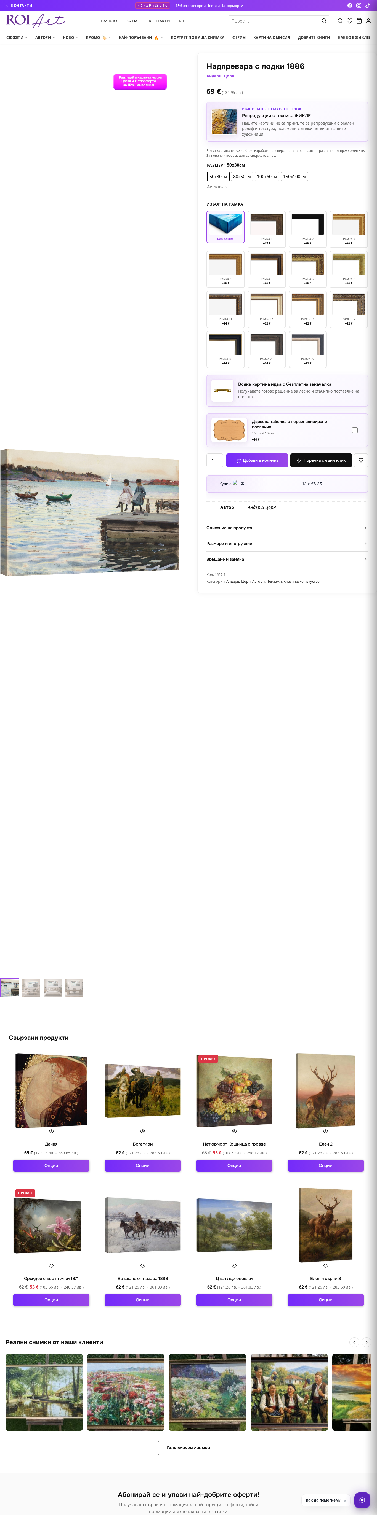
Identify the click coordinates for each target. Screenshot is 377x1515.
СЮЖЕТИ (14, 37)
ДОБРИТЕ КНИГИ (314, 37)
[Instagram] (359, 5)
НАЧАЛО (109, 20)
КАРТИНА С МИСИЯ (271, 37)
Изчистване (216, 186)
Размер (215, 165)
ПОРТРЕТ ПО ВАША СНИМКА (198, 37)
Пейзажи (274, 581)
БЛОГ (184, 20)
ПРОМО (96, 37)
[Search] (340, 21)
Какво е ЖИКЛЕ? (354, 37)
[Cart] (359, 21)
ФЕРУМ (239, 37)
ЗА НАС (133, 20)
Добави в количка (260, 460)
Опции (51, 1165)
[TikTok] (367, 5)
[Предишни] (354, 1342)
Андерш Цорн (220, 76)
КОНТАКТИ (21, 5)
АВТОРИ (43, 37)
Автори (258, 581)
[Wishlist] (350, 21)
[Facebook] (350, 5)
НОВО (68, 37)
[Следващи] (366, 1342)
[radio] (218, 176)
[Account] (368, 21)
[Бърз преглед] (51, 1131)
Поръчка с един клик (325, 460)
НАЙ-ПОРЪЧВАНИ (139, 37)
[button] (361, 460)
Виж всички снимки (188, 1448)
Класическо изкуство (301, 581)
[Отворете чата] (362, 1500)
